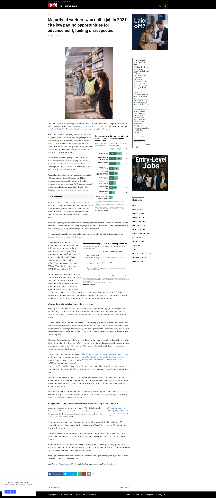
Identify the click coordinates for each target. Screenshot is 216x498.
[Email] (89, 474)
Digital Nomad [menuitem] (71, 6)
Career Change (138, 213)
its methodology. (109, 464)
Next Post (124, 487)
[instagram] (167, 1)
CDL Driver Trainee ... (141, 75)
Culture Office (138, 229)
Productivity (137, 249)
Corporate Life (138, 225)
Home (49, 1)
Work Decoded (137, 261)
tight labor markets (84, 126)
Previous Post (55, 487)
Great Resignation (58, 129)
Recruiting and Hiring (141, 253)
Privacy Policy (162, 495)
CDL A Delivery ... (139, 117)
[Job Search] (143, 146)
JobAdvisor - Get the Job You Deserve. (80, 495)
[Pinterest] (84, 474)
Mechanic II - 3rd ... (140, 84)
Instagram (149, 495)
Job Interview (138, 241)
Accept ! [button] (10, 491)
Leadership (137, 245)
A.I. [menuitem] (61, 6)
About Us (56, 1)
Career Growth (138, 217)
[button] (160, 6)
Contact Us (66, 1)
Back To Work (137, 209)
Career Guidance (139, 221)
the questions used (65, 464)
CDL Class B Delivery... (141, 67)
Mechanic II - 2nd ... (140, 92)
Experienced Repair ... (141, 109)
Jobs (146, 144)
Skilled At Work (139, 257)
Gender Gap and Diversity (143, 233)
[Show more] (93, 474)
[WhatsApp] (80, 474)
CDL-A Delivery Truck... (141, 101)
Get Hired (136, 237)
